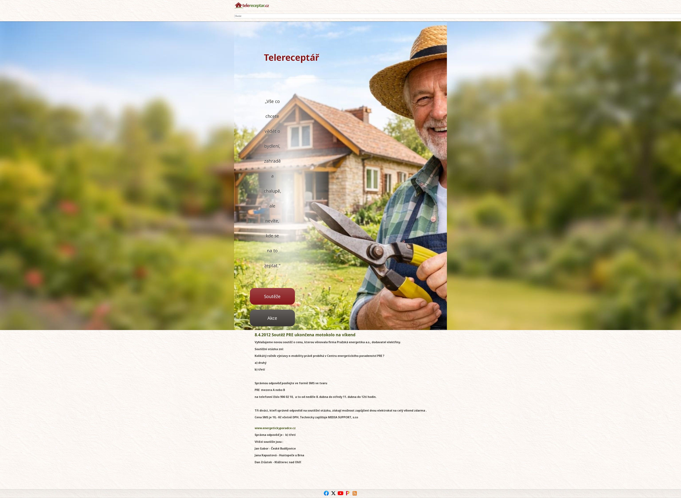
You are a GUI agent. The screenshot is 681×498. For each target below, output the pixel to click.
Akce (272, 318)
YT (340, 493)
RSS (354, 493)
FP (347, 493)
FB (326, 493)
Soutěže (272, 296)
